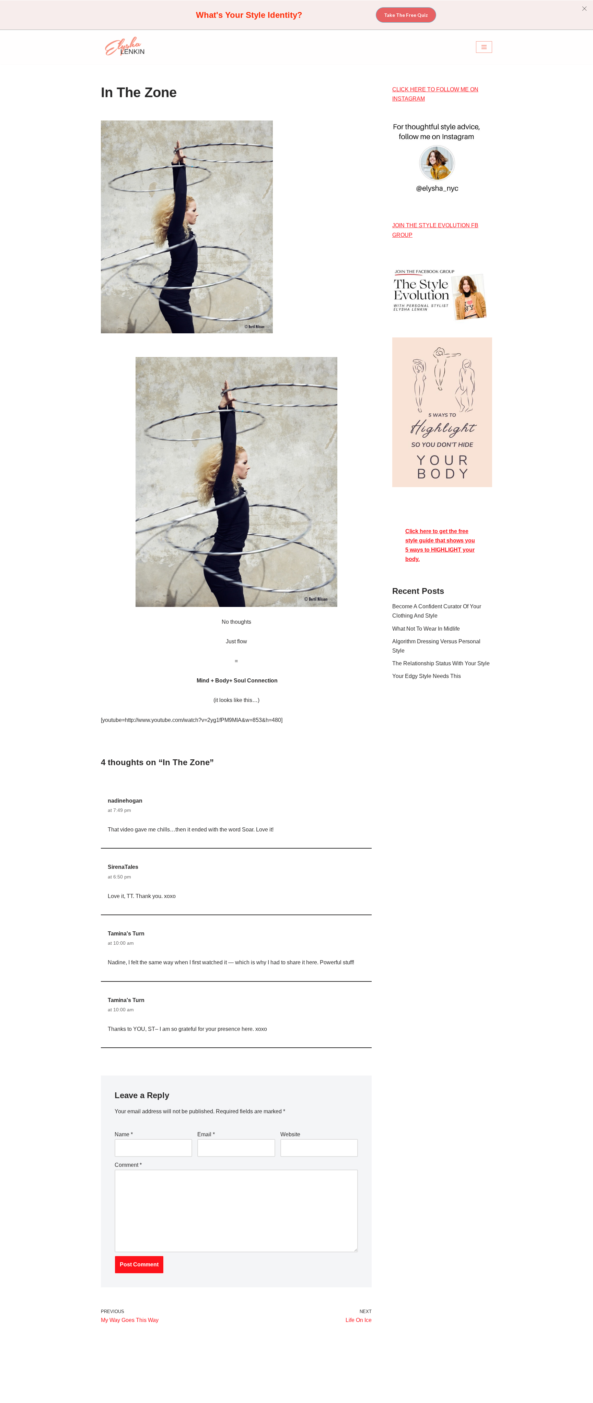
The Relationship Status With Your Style (441, 663)
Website (290, 1134)
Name (124, 1134)
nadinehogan (125, 801)
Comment (128, 1165)
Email (206, 1134)
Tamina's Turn (126, 933)
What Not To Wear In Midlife (426, 629)
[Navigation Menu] (484, 47)
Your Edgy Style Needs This (426, 676)
